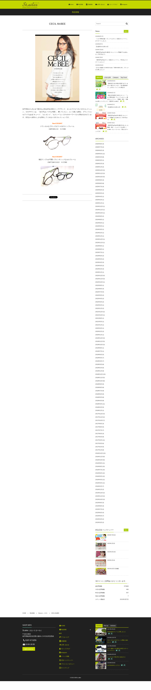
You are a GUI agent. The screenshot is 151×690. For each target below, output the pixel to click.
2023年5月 (98, 259)
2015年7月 (98, 509)
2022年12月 (99, 275)
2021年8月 (98, 318)
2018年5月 (98, 397)
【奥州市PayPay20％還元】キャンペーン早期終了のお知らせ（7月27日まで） (117, 117)
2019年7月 (98, 351)
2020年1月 (98, 335)
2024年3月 (98, 229)
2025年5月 (98, 193)
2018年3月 (98, 404)
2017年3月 (98, 443)
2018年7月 (98, 391)
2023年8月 (98, 249)
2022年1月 (98, 308)
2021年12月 (99, 312)
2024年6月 (98, 223)
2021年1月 (98, 325)
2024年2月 (98, 233)
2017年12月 (99, 414)
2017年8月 (98, 427)
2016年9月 (98, 463)
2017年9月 (98, 423)
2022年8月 (98, 289)
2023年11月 (99, 242)
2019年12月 (99, 338)
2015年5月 (98, 516)
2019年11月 (99, 341)
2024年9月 (98, 216)
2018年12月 (99, 374)
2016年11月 (99, 456)
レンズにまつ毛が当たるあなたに (116, 657)
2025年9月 (98, 180)
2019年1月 (98, 371)
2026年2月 (98, 163)
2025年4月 (98, 196)
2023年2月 (98, 269)
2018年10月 (99, 381)
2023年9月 (98, 246)
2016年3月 (98, 483)
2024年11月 (99, 209)
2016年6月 (98, 473)
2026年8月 (98, 144)
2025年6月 (98, 190)
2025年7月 (98, 186)
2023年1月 (98, 272)
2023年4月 (98, 262)
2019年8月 (98, 348)
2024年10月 (99, 213)
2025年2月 (98, 200)
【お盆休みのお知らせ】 (102, 46)
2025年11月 (99, 173)
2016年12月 (99, 453)
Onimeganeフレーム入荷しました (116, 631)
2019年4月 (98, 361)
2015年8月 (98, 506)
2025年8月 (98, 183)
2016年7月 (98, 470)
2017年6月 (98, 433)
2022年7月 (98, 292)
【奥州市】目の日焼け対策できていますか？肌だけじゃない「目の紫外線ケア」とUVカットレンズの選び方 (117, 85)
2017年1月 (98, 450)
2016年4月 (98, 479)
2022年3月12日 (111, 551)
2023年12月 (99, 239)
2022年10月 (99, 282)
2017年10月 (99, 420)
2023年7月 (98, 252)
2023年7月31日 (111, 535)
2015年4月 (98, 519)
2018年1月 (98, 410)
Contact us (30, 649)
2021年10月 (99, 315)
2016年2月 (98, 486)
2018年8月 (98, 387)
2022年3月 (98, 302)
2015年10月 (99, 499)
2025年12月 (99, 170)
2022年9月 (98, 285)
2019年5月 (98, 358)
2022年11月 (99, 279)
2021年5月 (98, 321)
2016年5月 (98, 476)
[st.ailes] (31, 4)
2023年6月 (98, 256)
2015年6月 (98, 512)
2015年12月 (99, 493)
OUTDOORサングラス (113, 665)
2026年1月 (98, 167)
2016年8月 (98, 466)
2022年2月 (98, 305)
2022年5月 (98, 295)
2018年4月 (98, 400)
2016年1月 (98, 489)
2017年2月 (98, 447)
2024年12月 (99, 206)
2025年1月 (98, 203)
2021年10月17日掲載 (113, 568)
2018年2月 (98, 407)
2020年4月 (98, 328)
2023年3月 (98, 265)
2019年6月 (98, 354)
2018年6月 (98, 394)
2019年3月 (98, 364)
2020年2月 (98, 331)
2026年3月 (98, 160)
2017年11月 (99, 417)
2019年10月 (99, 344)
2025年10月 (99, 177)
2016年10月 (99, 460)
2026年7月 (98, 147)
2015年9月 (98, 502)
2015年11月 (99, 496)
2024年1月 (98, 236)
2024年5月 (98, 226)
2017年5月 (98, 437)
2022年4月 (98, 298)
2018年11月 (99, 377)
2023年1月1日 (111, 543)
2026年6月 (98, 150)
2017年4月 (98, 440)
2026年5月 (98, 153)
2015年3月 (98, 522)
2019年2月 (98, 368)
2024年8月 (98, 219)
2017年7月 (98, 430)
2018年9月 (98, 384)
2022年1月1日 (111, 560)
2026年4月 (98, 157)
